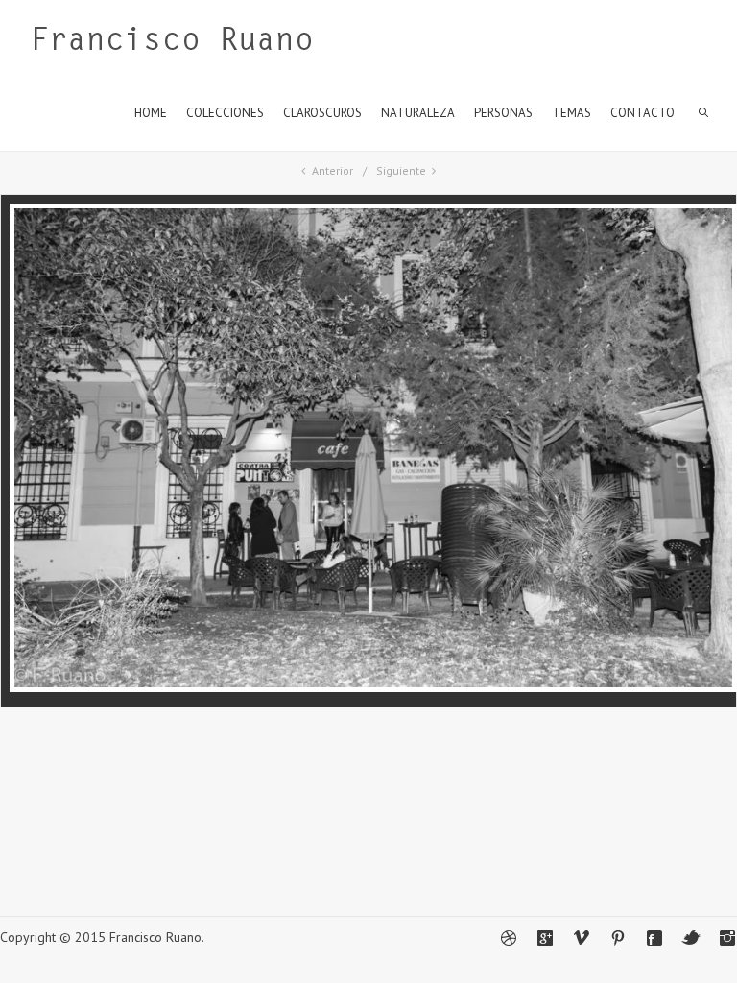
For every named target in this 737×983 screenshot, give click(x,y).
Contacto (642, 113)
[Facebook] (654, 937)
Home (150, 113)
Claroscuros (322, 113)
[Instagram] (727, 937)
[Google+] (545, 937)
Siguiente (401, 170)
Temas (571, 113)
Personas (503, 113)
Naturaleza (418, 113)
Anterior (332, 170)
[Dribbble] (508, 937)
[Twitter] (691, 937)
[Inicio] (172, 43)
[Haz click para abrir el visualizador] (373, 687)
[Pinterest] (618, 937)
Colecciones (225, 113)
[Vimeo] (581, 937)
